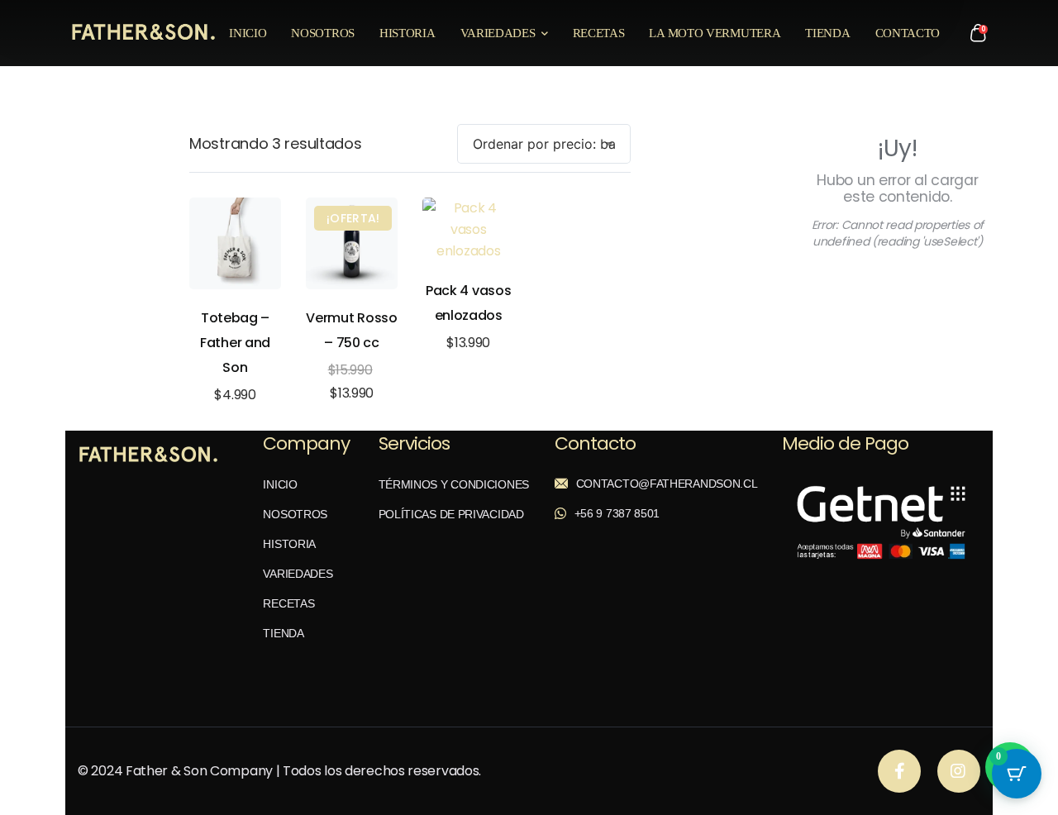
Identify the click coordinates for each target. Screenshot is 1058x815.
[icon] (899, 771)
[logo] (143, 31)
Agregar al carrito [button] (235, 243)
